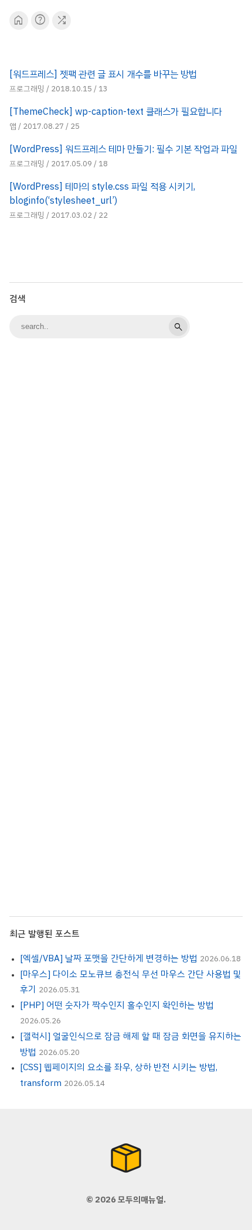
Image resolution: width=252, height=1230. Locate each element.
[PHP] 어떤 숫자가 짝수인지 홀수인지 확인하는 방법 (117, 1005)
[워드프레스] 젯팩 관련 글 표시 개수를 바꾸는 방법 (103, 74)
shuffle (62, 20)
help (40, 20)
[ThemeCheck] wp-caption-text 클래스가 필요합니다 (115, 112)
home (18, 20)
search (178, 326)
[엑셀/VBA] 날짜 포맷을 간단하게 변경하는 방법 (108, 958)
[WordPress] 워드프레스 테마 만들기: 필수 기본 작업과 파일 (123, 149)
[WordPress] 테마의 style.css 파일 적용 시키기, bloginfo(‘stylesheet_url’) (102, 194)
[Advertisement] (126, 483)
